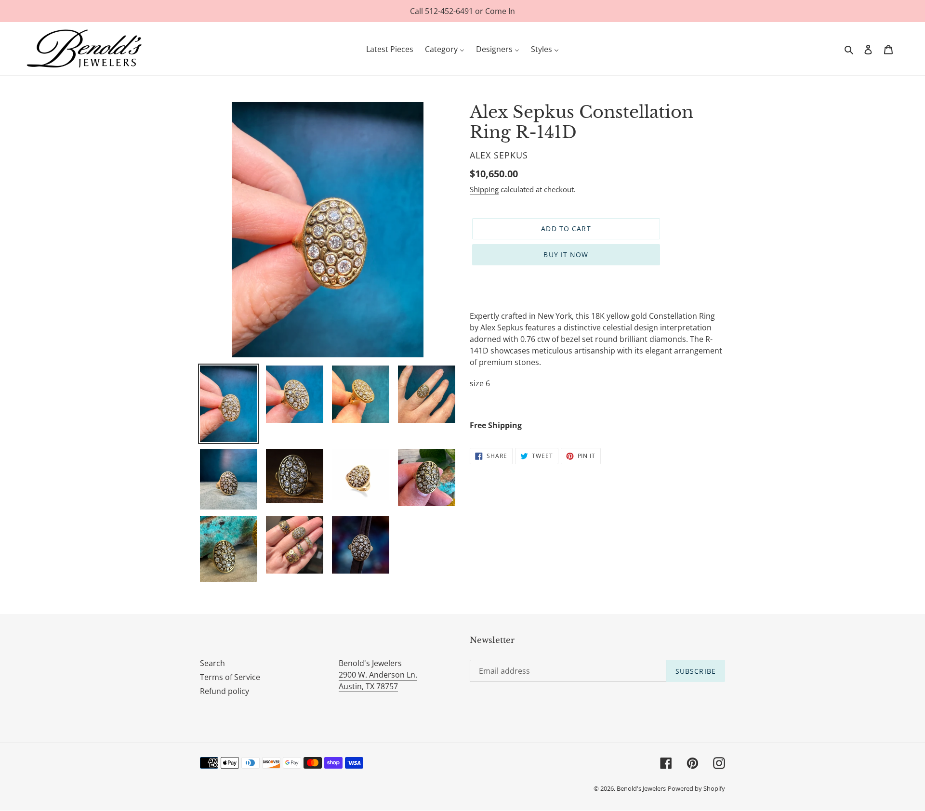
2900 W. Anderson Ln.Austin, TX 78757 (378, 680)
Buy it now (565, 254)
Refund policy (224, 691)
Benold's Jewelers (641, 788)
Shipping (484, 189)
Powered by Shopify (696, 788)
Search (212, 663)
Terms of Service (230, 677)
